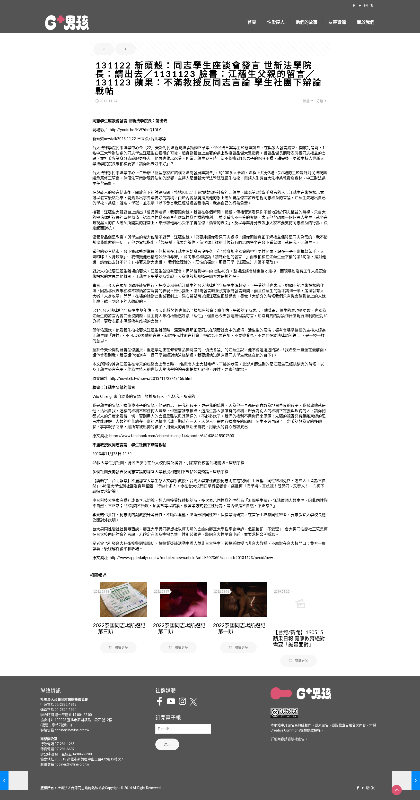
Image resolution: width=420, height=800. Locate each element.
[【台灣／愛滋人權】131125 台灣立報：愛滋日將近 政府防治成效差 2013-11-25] (406, 780)
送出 (167, 744)
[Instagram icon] (366, 5)
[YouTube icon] (360, 5)
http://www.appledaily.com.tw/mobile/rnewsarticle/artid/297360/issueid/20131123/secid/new (191, 557)
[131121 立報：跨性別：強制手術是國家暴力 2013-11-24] (14, 780)
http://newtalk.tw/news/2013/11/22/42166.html (151, 378)
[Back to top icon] (397, 790)
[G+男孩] (67, 22)
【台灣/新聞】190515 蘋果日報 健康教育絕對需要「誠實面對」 (299, 638)
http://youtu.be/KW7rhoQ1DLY (135, 130)
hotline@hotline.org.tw (72, 730)
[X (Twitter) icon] (372, 5)
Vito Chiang (102, 396)
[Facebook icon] (354, 5)
